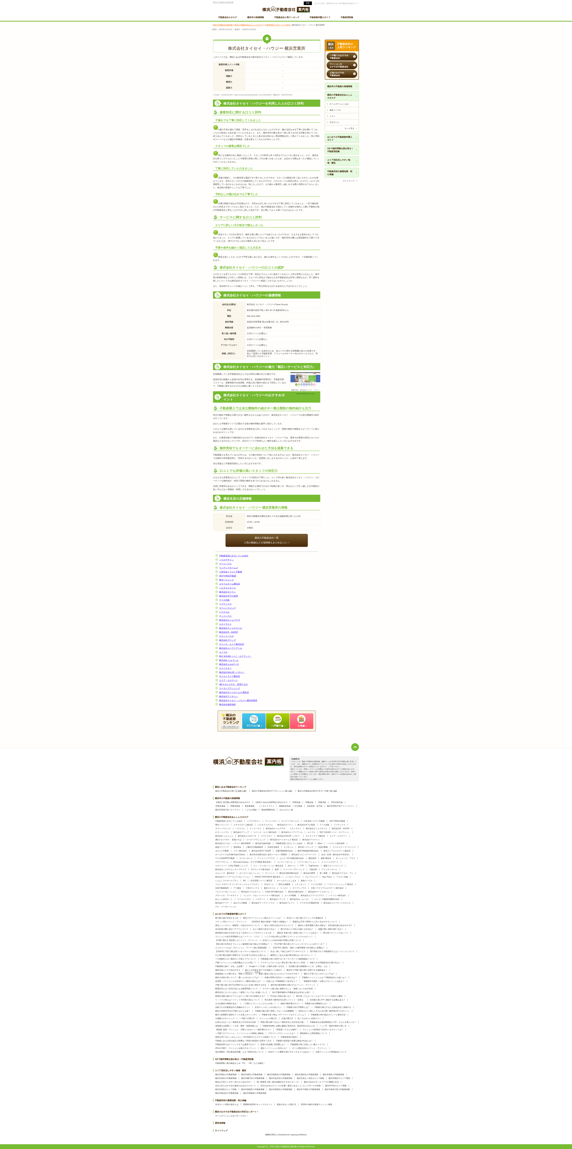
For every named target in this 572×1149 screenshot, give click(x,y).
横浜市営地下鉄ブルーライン (227, 810)
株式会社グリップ (227, 640)
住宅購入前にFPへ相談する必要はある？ (327, 1000)
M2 (244, 880)
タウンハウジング (227, 608)
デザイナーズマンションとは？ (281, 1033)
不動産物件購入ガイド (320, 17)
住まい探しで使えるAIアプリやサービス (288, 951)
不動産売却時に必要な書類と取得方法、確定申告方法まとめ (288, 1026)
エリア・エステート (228, 680)
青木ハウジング (226, 580)
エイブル (223, 652)
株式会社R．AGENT (228, 632)
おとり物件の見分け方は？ (264, 929)
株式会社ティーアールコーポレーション (232, 877)
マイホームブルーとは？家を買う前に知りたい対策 (283, 962)
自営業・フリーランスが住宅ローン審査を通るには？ (238, 981)
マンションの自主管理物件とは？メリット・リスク (237, 936)
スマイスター (225, 668)
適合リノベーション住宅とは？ (274, 1048)
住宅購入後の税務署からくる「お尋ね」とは (308, 966)
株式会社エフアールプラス (312, 895)
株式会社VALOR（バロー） (232, 672)
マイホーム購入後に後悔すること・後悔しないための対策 (287, 989)
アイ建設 (237, 888)
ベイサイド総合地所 (336, 843)
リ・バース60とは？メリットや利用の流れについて (237, 1000)
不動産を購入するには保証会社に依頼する (332, 1007)
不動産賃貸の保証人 (289, 1037)
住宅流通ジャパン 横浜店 (261, 880)
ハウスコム (224, 612)
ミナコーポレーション (307, 862)
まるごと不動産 (222, 851)
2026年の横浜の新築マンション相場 (316, 1104)
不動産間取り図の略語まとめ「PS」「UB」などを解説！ (240, 1063)
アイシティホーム (329, 869)
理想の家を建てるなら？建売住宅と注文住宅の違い (283, 1022)
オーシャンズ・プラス (345, 858)
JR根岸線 (322, 802)
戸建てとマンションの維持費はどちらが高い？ (235, 962)
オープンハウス (299, 888)
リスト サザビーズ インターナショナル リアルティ (237, 884)
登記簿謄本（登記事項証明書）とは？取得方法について (239, 1052)
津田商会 (237, 847)
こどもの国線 (251, 810)
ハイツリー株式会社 (337, 895)
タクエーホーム (246, 858)
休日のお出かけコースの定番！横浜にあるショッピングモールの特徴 (291, 1086)
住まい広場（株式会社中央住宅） (335, 854)
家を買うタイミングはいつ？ (335, 933)
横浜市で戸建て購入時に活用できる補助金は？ (306, 970)
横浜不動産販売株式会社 (308, 851)
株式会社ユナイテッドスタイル (337, 903)
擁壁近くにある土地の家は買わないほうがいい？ (291, 955)
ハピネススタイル (227, 588)
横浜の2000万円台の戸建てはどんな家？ (232, 1011)
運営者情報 (220, 1123)
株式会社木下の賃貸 (228, 596)
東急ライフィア (222, 847)
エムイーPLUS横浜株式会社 (291, 858)
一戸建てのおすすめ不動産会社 (339, 56)
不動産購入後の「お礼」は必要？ (229, 966)
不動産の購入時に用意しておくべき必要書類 (274, 1011)
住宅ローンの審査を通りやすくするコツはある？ (289, 1052)
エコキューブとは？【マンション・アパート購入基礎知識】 (241, 948)
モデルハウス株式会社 (260, 869)
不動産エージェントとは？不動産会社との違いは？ (324, 977)
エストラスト (225, 624)
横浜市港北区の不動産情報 (226, 1093)
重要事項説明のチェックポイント (257, 1104)
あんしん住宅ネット (224, 899)
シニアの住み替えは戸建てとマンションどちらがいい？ (288, 936)
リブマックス (225, 604)
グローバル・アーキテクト (226, 895)
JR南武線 (296, 802)
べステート (260, 899)
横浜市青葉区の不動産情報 (254, 1093)
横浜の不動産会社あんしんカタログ (339, 96)
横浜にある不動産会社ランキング (230, 787)
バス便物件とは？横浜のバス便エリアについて (235, 959)
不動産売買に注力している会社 (289, 843)
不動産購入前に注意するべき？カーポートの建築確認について (288, 959)
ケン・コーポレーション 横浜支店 (268, 866)
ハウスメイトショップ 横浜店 (340, 884)
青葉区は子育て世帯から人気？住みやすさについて (315, 922)
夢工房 (310, 843)
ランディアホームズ (228, 568)
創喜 (277, 869)
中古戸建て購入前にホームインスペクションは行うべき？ (299, 944)
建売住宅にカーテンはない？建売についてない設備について (241, 992)
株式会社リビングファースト (304, 854)
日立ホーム (334, 122)
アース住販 (224, 600)
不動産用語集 (347, 17)
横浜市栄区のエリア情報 (226, 1089)
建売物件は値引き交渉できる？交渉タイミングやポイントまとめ (243, 933)
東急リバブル (335, 110)
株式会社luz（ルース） (300, 899)
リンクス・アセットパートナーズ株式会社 (261, 895)
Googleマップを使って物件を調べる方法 (266, 966)
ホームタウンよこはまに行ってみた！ (231, 1116)
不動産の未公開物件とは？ (316, 1003)
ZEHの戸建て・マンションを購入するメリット (235, 1048)
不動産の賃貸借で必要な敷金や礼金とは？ (294, 1041)
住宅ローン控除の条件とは (226, 1104)
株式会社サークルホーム (318, 892)
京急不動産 (323, 847)
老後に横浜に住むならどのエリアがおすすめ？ (279, 974)
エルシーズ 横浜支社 (225, 873)
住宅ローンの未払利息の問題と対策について (281, 940)
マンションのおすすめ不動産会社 (339, 65)
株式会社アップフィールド (263, 903)
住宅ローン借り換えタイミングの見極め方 (304, 918)
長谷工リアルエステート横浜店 (336, 851)
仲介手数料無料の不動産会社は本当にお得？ (291, 992)
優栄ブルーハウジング (333, 866)
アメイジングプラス (266, 858)
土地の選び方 (287, 1018)
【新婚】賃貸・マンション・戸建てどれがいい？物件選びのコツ (243, 1029)
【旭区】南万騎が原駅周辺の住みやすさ (232, 802)
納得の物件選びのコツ (290, 1003)
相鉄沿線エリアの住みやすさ (227, 970)
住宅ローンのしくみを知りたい (268, 1007)
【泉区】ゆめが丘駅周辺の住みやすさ (271, 802)
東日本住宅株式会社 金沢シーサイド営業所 (268, 854)
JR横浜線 (309, 802)
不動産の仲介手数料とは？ (298, 1007)
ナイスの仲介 (317, 884)
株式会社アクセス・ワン (342, 873)
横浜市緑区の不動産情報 (251, 1074)
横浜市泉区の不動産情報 (226, 1078)
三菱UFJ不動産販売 (254, 847)
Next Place (327, 877)
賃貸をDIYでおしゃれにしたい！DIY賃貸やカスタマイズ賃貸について (245, 1037)
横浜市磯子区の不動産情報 (252, 1078)
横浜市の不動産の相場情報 (339, 86)
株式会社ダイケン (227, 592)
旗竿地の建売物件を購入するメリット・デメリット (293, 985)
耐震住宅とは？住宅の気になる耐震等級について (236, 989)
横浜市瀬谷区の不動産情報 (306, 1074)
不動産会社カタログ (227, 17)
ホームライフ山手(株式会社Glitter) (230, 854)
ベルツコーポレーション (226, 892)
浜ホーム (292, 866)
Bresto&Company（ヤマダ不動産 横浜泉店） (252, 862)
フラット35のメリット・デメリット (230, 922)
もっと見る (349, 128)
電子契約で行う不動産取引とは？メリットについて (332, 951)
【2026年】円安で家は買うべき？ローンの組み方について (240, 951)
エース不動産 (290, 895)
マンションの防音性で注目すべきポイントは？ (323, 1029)
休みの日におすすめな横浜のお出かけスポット (235, 1086)
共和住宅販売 (273, 847)
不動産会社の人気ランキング (342, 45)
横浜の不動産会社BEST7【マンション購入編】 (272, 791)
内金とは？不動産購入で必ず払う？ (281, 981)
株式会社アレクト (287, 903)
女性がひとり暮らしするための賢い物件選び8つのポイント (324, 1011)
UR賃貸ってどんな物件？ (287, 1029)
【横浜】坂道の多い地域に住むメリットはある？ (297, 933)
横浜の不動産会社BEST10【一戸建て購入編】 (318, 791)
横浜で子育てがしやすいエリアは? (319, 974)
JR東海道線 (220, 806)
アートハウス (225, 564)
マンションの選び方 (268, 1018)
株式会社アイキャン (228, 696)
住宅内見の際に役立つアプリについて (231, 929)
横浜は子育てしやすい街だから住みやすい (233, 1082)
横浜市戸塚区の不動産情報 (308, 1089)
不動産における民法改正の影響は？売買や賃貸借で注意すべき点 (243, 1041)
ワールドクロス (244, 899)
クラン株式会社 (240, 851)
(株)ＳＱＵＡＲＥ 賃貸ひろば (233, 684)
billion (320, 843)
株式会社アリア (222, 903)
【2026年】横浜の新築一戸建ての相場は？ (269, 922)
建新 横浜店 (326, 858)
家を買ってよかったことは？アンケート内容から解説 (319, 996)
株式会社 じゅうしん (228, 660)
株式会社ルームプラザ (229, 620)
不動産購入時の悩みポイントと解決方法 (328, 1015)
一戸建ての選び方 (247, 1018)
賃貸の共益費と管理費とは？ (273, 1044)
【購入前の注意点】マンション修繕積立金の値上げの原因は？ (242, 944)
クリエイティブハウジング (344, 847)
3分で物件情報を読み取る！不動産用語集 (340, 150)
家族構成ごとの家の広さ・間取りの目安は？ (234, 974)
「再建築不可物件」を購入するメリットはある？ (323, 981)
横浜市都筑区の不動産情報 (278, 1074)
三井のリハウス (252, 888)
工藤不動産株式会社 (284, 851)
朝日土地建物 (284, 884)
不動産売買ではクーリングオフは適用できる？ (235, 1044)
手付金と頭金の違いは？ (281, 996)
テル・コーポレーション (226, 907)
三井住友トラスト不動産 (230, 572)
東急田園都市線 (268, 810)
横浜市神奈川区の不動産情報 (337, 1089)
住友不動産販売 (222, 888)
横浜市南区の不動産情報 (226, 1074)
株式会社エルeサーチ (229, 664)
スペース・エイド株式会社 (231, 644)
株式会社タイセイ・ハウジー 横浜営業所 (238, 700)
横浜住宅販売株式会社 (289, 873)
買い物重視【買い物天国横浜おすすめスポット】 (278, 1082)
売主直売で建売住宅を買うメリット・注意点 (285, 1000)
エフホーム (288, 847)
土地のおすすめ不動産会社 (337, 74)
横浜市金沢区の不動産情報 (280, 1078)
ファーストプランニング (294, 869)
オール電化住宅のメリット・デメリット (309, 1048)
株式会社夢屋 (309, 873)
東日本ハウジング (306, 847)
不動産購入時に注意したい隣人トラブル (307, 1044)
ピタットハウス (226, 636)
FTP (302, 866)
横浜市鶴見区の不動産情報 (280, 1089)
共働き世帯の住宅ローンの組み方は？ (280, 977)
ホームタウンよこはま (339, 104)
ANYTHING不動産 (227, 576)
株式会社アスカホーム (251, 892)
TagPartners (313, 866)
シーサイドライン (266, 806)
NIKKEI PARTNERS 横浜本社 (268, 877)
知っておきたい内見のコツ (309, 1018)
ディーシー (270, 873)
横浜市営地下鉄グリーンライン (340, 806)
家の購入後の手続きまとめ (226, 918)
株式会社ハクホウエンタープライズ (230, 869)
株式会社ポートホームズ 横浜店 (234, 692)
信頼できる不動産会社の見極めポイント (232, 1007)
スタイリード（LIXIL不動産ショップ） (232, 866)
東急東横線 (249, 806)
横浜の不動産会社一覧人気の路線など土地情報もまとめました (265, 540)
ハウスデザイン (226, 560)
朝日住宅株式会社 (296, 892)
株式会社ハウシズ (277, 899)
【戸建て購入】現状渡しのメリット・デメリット (236, 940)
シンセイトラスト (293, 877)
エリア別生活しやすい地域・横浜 (338, 161)
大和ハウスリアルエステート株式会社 (327, 888)
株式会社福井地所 (227, 704)
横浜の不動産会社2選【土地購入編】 (231, 791)
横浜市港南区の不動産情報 (252, 1089)
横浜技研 (312, 858)
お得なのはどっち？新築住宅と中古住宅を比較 (235, 1022)
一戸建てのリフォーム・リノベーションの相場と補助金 (239, 1033)
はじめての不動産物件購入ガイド (339, 138)
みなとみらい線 (286, 810)
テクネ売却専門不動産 (225, 858)
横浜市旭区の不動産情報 (333, 1074)
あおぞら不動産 (240, 903)
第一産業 (323, 873)
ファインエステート (330, 862)
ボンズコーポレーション (250, 873)
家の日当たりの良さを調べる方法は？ (297, 929)
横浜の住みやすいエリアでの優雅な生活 (321, 1082)
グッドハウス (225, 616)
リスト (332, 116)
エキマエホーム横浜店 (229, 584)
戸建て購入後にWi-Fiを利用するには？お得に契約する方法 (240, 985)
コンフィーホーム (285, 862)
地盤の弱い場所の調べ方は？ (330, 929)
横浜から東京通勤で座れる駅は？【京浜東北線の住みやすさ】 (325, 925)
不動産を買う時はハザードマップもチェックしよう (284, 1015)
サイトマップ (349, 181)
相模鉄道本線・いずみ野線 (290, 806)
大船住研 (313, 869)
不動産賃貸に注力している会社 (233, 556)
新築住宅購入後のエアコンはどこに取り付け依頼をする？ (240, 996)
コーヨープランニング (229, 688)
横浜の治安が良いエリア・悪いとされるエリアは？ (237, 977)
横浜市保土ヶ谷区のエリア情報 (310, 1078)
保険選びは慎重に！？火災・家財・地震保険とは (236, 1026)
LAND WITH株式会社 (274, 892)
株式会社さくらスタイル (230, 628)
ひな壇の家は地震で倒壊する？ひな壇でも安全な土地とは (240, 955)
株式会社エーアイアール (230, 648)
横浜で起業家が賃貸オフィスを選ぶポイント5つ (236, 1015)
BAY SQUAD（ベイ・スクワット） (235, 656)
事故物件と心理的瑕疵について (313, 1033)
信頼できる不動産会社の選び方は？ (325, 962)
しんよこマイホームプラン (226, 880)
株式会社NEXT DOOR (261, 851)
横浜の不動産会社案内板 (223, 2)
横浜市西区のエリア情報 (339, 1078)
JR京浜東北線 (337, 802)
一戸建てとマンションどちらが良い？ (259, 1003)
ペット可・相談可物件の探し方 (332, 1026)
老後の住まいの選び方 (286, 1104)
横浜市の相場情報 (255, 17)
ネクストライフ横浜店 (229, 676)
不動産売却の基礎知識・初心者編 (339, 172)
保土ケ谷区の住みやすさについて (278, 925)
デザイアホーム (222, 862)
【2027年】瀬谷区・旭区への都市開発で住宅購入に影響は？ (298, 948)
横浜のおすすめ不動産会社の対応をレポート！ (237, 1111)
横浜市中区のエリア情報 (335, 1086)
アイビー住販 (342, 877)
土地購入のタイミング (225, 1018)
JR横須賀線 (235, 806)
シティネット (300, 884)
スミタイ (284, 888)
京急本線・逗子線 (314, 806)
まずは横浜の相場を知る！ (226, 1003)
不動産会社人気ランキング (286, 17)
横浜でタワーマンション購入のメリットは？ (262, 918)
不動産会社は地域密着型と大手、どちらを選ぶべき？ (333, 1022)
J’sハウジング (311, 877)
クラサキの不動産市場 (309, 903)
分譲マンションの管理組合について (330, 1052)
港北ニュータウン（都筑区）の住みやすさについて (237, 925)
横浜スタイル (270, 888)
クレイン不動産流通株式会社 (327, 899)
